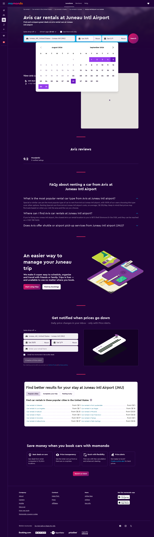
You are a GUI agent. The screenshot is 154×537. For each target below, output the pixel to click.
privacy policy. (63, 365)
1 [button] (73, 59)
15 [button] (73, 70)
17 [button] (46, 76)
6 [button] (62, 65)
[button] (3, 3)
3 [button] (46, 65)
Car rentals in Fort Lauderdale (91, 405)
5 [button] (57, 65)
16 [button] (41, 76)
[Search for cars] (4, 20)
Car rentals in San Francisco (91, 415)
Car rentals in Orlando (34, 405)
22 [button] (73, 76)
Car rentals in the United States (42, 9)
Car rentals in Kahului (34, 412)
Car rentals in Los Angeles (36, 408)
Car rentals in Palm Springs (90, 421)
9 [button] (40, 70)
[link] (31, 287)
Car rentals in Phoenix (89, 412)
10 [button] (46, 70)
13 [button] (62, 70)
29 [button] (73, 81)
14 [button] (68, 70)
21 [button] (68, 76)
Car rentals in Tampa (88, 418)
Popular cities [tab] (33, 394)
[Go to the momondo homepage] (15, 3)
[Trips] (4, 35)
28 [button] (68, 81)
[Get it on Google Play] (124, 497)
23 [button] (41, 81)
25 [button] (52, 81)
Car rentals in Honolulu (35, 418)
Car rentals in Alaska (60, 9)
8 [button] (73, 65)
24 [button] (46, 81)
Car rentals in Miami (33, 415)
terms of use (52, 365)
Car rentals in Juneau (75, 9)
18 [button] (52, 76)
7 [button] (67, 65)
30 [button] (41, 86)
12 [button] (57, 70)
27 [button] (62, 81)
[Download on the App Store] (124, 502)
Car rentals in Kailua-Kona (36, 421)
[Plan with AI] (4, 29)
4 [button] (51, 65)
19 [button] (57, 76)
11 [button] (51, 70)
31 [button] (46, 86)
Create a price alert (118, 461)
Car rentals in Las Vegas (89, 408)
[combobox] (29, 32)
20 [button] (62, 76)
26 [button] (57, 81)
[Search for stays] (4, 15)
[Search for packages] (4, 24)
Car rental (26, 9)
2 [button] (40, 65)
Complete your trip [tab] (50, 394)
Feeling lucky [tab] (67, 394)
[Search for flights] (4, 10)
